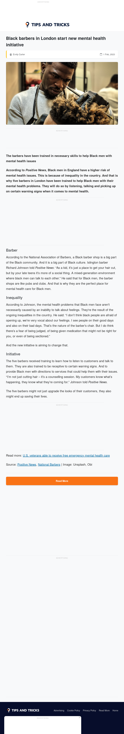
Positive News (26, 464)
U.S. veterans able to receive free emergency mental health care (66, 455)
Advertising (59, 710)
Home (115, 710)
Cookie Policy (73, 710)
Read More (62, 481)
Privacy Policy (89, 710)
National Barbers (49, 464)
